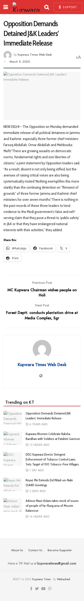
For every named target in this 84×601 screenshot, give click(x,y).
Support (69, 7)
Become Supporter (60, 550)
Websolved (63, 579)
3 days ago (37, 491)
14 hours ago (38, 517)
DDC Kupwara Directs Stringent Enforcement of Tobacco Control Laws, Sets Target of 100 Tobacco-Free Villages (52, 459)
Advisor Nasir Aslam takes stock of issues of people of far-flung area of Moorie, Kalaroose (52, 506)
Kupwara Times (41, 579)
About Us (17, 550)
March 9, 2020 (20, 61)
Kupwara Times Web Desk (35, 54)
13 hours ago (38, 445)
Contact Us (35, 550)
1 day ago (36, 470)
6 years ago (37, 424)
